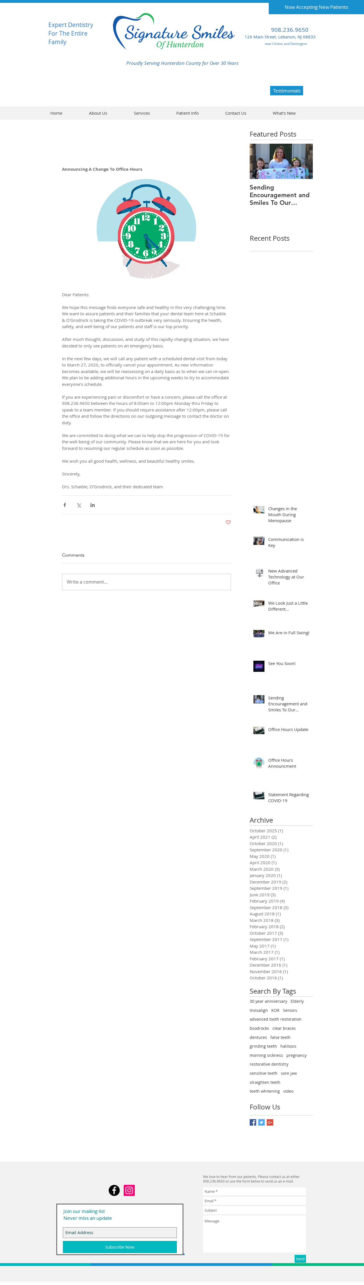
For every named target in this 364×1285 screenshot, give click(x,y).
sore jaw (289, 1073)
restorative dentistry (269, 1064)
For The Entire (68, 33)
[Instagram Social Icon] (129, 1190)
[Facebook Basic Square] (253, 1122)
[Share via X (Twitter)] (78, 505)
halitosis (288, 1046)
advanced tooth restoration (275, 1019)
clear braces (284, 1028)
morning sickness (266, 1055)
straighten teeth (265, 1082)
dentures (258, 1037)
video (288, 1091)
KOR (275, 1010)
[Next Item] (303, 161)
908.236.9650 (290, 30)
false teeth (280, 1037)
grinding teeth (263, 1046)
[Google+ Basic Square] (270, 1122)
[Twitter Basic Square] (261, 1122)
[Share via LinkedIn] (92, 505)
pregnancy (296, 1055)
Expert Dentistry (70, 25)
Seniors (290, 1010)
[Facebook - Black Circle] (114, 1190)
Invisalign (259, 1010)
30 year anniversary (268, 1001)
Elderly (297, 1001)
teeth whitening (265, 1091)
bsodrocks (259, 1028)
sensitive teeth (264, 1073)
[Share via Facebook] (64, 505)
